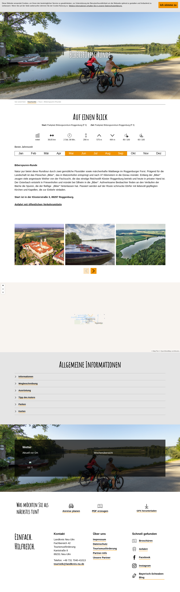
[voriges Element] (86, 271)
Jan (21, 153)
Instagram (145, 565)
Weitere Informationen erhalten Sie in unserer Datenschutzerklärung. (95, 6)
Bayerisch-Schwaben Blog (151, 575)
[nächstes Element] (93, 271)
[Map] (90, 317)
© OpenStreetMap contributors (169, 351)
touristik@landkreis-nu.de (69, 563)
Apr (59, 153)
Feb (33, 153)
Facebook (144, 557)
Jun (83, 153)
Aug (107, 153)
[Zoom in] (3, 285)
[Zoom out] (3, 289)
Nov (146, 153)
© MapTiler (155, 351)
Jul (95, 153)
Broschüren (146, 540)
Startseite (31, 102)
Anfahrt (143, 549)
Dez (158, 153)
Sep (120, 153)
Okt (133, 153)
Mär (46, 153)
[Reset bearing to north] (3, 292)
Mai (71, 153)
